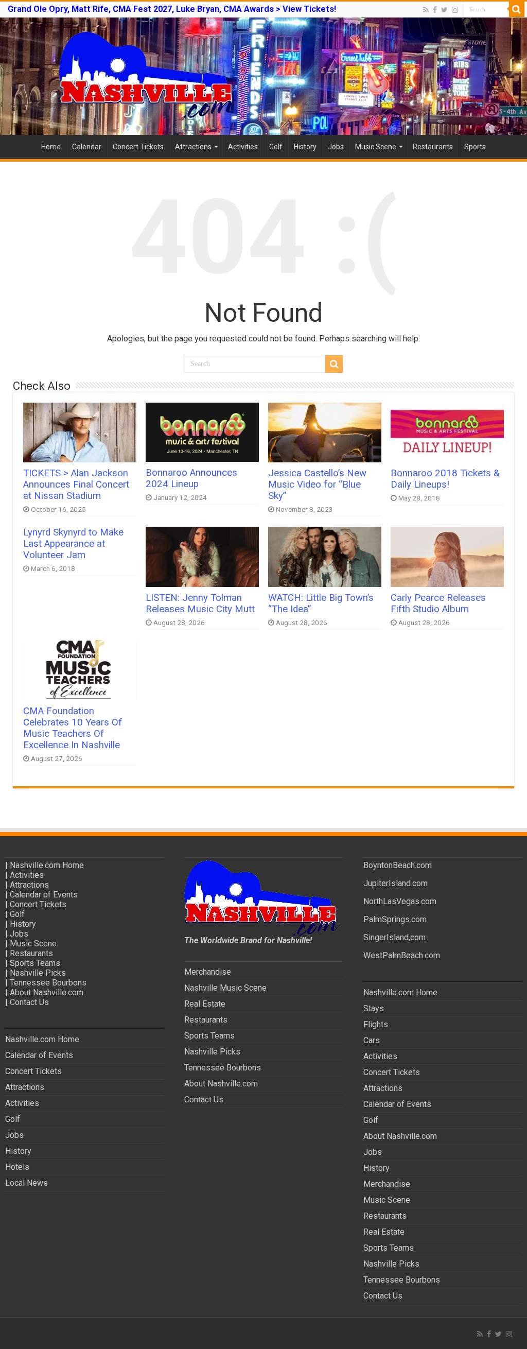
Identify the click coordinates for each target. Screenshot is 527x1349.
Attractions (193, 147)
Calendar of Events (44, 895)
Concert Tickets (138, 147)
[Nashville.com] (263, 76)
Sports (475, 147)
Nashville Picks (38, 973)
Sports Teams (35, 963)
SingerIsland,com (394, 937)
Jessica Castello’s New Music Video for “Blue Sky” (317, 484)
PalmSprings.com (395, 919)
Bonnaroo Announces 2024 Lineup (191, 478)
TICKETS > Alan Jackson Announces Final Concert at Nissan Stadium (76, 484)
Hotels (17, 1167)
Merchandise (207, 972)
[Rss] (426, 10)
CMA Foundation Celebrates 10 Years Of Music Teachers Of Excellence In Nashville (72, 728)
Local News (26, 1183)
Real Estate (204, 1004)
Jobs (336, 147)
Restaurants (433, 147)
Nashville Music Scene (225, 988)
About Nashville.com (46, 992)
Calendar (86, 147)
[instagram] (455, 10)
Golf (276, 147)
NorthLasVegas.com (399, 901)
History (305, 147)
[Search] (516, 9)
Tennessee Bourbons (48, 983)
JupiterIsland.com (395, 883)
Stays (373, 1008)
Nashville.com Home (47, 865)
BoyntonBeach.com (397, 865)
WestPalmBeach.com (401, 955)
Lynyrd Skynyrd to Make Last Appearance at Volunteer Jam (73, 544)
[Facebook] (435, 10)
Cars (371, 1040)
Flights (375, 1024)
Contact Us (29, 1002)
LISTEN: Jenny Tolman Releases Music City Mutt (200, 603)
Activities (243, 147)
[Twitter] (444, 10)
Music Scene (375, 147)
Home (51, 147)
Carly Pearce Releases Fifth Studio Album (438, 603)
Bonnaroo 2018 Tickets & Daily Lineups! (445, 479)
